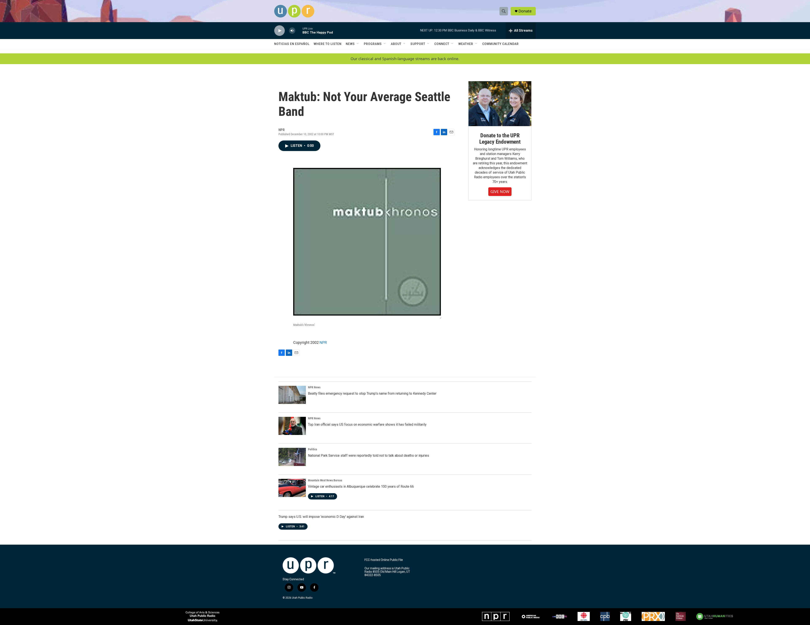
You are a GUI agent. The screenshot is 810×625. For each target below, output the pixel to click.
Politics (312, 449)
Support (417, 44)
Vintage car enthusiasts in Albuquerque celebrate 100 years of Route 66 (361, 487)
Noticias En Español (291, 44)
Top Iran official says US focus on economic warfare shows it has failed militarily (367, 425)
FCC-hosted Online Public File (383, 560)
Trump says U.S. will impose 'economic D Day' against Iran (321, 517)
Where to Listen (328, 44)
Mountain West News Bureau (325, 480)
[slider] (299, 30)
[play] (279, 30)
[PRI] (625, 616)
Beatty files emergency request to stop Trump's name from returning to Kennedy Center (372, 393)
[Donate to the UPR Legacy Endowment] (499, 103)
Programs (373, 44)
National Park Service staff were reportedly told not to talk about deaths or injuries (368, 456)
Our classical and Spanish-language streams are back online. (405, 59)
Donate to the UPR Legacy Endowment (500, 138)
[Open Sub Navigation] (358, 44)
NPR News (314, 387)
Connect (441, 44)
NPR (323, 342)
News (350, 44)
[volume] (292, 30)
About (396, 44)
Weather (465, 44)
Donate (525, 11)
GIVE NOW (499, 191)
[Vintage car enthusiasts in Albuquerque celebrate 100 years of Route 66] (292, 488)
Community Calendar (500, 44)
